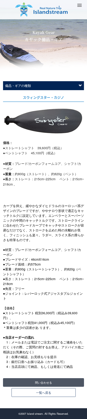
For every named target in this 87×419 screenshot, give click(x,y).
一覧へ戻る (43, 392)
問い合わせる (43, 382)
